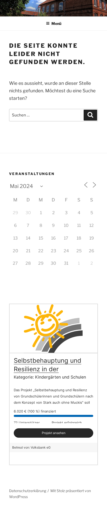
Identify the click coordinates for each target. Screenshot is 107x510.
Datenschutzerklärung (27, 490)
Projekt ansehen (53, 433)
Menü (56, 23)
